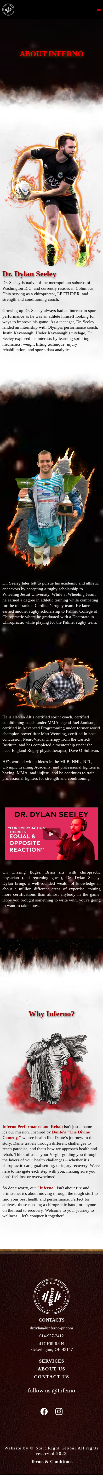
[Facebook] (44, 1411)
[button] (99, 9)
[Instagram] (59, 1411)
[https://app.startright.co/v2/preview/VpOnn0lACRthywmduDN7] (8, 9)
